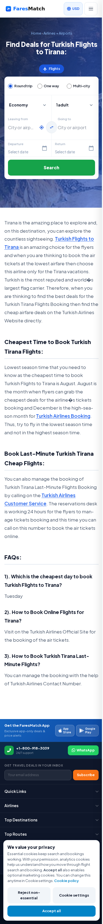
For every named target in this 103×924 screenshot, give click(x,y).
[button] (75, 105)
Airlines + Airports (57, 33)
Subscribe (86, 775)
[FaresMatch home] (29, 8)
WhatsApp (86, 750)
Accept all (51, 911)
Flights (51, 69)
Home (36, 33)
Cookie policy (66, 880)
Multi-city (81, 86)
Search (52, 167)
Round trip (23, 86)
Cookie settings (74, 895)
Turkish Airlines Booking (63, 416)
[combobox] (22, 128)
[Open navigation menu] (91, 8)
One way (51, 86)
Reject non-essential (29, 895)
